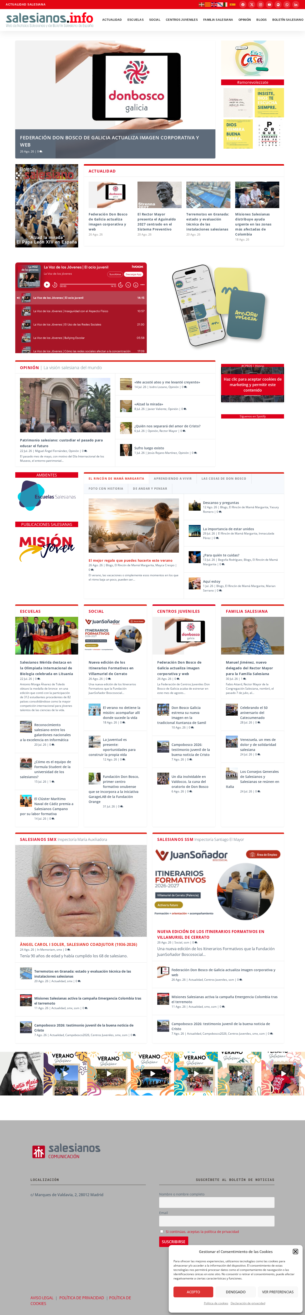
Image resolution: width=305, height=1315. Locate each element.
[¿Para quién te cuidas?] (195, 557)
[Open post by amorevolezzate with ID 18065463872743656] (238, 134)
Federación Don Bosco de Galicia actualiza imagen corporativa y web (179, 668)
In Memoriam (46, 950)
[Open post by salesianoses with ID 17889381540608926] (22, 1073)
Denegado (236, 1291)
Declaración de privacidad (248, 1303)
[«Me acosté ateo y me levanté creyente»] (126, 384)
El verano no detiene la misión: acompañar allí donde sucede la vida (121, 712)
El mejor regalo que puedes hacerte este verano (131, 560)
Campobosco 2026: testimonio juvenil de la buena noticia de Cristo (191, 749)
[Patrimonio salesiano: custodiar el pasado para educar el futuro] (65, 405)
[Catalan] (208, 4)
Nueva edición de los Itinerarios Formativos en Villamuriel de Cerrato (111, 668)
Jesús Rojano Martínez (162, 453)
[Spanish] (233, 4)
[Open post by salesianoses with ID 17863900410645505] (283, 1073)
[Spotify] (278, 4)
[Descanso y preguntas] (195, 505)
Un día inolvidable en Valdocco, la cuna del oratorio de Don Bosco (190, 781)
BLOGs (261, 19)
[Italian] (227, 4)
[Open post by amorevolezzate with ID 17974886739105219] (269, 134)
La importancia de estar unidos (228, 529)
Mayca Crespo (164, 565)
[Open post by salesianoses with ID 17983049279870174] (152, 1073)
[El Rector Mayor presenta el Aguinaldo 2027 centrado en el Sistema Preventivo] (159, 195)
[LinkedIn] (295, 4)
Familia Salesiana (218, 19)
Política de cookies (216, 1303)
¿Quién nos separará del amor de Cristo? (167, 426)
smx (59, 950)
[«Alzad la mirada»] (126, 406)
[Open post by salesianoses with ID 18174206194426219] (196, 1073)
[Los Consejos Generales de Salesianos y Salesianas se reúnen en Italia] (232, 774)
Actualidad (112, 19)
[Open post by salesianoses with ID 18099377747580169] (239, 1073)
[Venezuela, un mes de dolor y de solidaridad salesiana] (232, 742)
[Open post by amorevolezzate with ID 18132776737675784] (238, 102)
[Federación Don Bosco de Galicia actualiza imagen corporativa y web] (111, 195)
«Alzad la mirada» (148, 404)
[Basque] (202, 4)
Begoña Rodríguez (230, 560)
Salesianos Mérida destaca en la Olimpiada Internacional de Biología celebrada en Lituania (46, 668)
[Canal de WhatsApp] (286, 4)
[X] (251, 4)
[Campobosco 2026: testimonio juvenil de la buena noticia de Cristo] (163, 747)
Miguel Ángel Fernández (51, 451)
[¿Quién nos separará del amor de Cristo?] (126, 428)
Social (154, 19)
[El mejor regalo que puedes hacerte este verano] (134, 525)
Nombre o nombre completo (181, 1194)
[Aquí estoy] (195, 583)
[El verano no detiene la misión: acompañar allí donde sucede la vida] (95, 710)
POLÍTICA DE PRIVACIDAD (81, 1297)
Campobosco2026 (77, 1035)
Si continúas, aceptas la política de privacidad (202, 1231)
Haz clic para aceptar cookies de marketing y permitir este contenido (253, 385)
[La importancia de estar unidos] (195, 531)
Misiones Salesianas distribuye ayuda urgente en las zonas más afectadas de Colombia (253, 224)
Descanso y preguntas (221, 502)
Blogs (109, 565)
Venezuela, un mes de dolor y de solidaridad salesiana (258, 744)
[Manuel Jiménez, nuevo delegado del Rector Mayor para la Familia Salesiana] (252, 636)
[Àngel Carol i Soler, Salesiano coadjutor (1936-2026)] (81, 891)
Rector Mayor (168, 431)
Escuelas (135, 19)
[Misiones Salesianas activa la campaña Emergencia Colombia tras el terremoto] (26, 1000)
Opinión (245, 19)
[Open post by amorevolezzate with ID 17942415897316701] (269, 102)
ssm (76, 1008)
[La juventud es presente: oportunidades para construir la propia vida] (95, 742)
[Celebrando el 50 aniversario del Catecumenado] (232, 710)
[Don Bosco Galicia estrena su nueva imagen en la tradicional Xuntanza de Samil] (163, 710)
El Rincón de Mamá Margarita (134, 565)
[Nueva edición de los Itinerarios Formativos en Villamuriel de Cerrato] (115, 636)
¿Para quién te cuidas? (221, 555)
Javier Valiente (157, 409)
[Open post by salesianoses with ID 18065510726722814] (65, 1073)
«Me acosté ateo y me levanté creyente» (167, 382)
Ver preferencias (278, 1291)
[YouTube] (269, 4)
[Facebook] (242, 4)
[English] (214, 4)
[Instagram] (260, 4)
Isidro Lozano (158, 387)
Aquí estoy (211, 581)
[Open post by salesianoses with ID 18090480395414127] (109, 1073)
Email (163, 1212)
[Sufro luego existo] (126, 450)
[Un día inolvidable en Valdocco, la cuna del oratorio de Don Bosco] (163, 779)
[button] (295, 1251)
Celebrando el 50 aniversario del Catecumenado (254, 712)
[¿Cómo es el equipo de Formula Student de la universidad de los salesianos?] (26, 764)
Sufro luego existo (149, 448)
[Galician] (220, 4)
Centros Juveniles (182, 19)
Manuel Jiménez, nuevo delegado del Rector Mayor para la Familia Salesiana (249, 668)
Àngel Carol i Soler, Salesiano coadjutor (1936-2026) (78, 944)
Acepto (193, 1291)
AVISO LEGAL (41, 1297)
